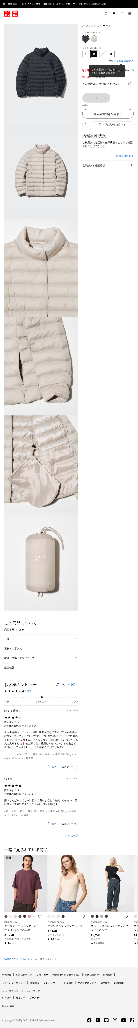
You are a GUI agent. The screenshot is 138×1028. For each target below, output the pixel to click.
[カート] (122, 14)
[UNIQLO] (11, 14)
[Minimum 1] (87, 98)
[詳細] (130, 84)
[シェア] (85, 124)
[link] (73, 4)
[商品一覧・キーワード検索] (130, 14)
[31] (94, 38)
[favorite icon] (40, 916)
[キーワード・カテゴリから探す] (106, 14)
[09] (85, 38)
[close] (4, 4)
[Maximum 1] (105, 98)
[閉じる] (119, 71)
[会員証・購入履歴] (114, 14)
